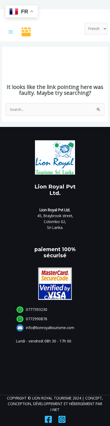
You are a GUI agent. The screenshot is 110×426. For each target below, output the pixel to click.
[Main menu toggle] (10, 32)
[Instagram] (62, 419)
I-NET (55, 409)
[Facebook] (48, 419)
